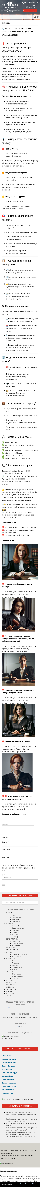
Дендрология (16, 921)
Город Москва (7, 1055)
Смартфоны (15, 965)
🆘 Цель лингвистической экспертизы (15, 535)
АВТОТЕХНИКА (10, 980)
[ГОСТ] (20, 1027)
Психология (15, 932)
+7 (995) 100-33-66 (30, 5)
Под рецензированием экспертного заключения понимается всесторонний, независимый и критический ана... (21, 1134)
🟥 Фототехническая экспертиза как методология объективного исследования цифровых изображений (18, 638)
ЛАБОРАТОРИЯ (10, 993)
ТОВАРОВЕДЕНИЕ (11, 989)
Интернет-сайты (17, 967)
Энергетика (15, 978)
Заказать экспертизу (30, 11)
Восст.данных (16, 970)
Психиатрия (15, 930)
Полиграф (15, 937)
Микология (15, 919)
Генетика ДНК (16, 926)
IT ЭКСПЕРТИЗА (10, 959)
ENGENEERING (10, 972)
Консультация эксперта (20, 1106)
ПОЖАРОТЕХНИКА (11, 983)
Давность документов (19, 943)
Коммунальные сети (18, 976)
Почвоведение (16, 917)
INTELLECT (9, 991)
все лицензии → (7, 1038)
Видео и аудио (16, 945)
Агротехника (16, 915)
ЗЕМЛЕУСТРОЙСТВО (12, 950)
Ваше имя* (5, 842)
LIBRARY (8, 996)
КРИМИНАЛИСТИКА (11, 939)
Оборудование (16, 974)
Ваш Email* (5, 837)
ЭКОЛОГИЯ (9, 913)
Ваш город (5, 857)
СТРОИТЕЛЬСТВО (11, 948)
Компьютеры (16, 961)
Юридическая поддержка (20, 895)
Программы (15, 963)
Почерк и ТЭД (16, 941)
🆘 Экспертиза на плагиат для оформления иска (19, 527)
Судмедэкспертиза (18, 928)
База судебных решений (25, 1099)
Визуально (4, 824)
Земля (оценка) (16, 956)
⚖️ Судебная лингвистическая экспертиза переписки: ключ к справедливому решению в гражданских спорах (18, 515)
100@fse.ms (30, 7)
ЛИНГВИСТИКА (6, 23)
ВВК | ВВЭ (15, 935)
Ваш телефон (6, 850)
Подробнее (33, 1181)
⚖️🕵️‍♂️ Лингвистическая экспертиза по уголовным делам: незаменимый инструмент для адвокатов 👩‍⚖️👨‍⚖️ (19, 507)
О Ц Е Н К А (9, 952)
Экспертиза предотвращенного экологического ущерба (20, 1017)
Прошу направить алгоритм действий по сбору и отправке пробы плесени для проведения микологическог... (21, 1115)
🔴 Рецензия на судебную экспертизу (16, 741)
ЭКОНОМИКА (10, 987)
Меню (36, 17)
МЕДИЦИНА (9, 924)
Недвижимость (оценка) (19, 954)
